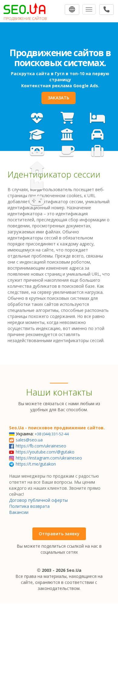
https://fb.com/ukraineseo (41, 446)
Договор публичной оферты (38, 500)
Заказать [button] (58, 98)
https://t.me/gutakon (36, 464)
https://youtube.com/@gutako (45, 452)
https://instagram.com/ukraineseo (49, 458)
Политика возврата (29, 506)
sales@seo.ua (29, 440)
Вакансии (18, 512)
